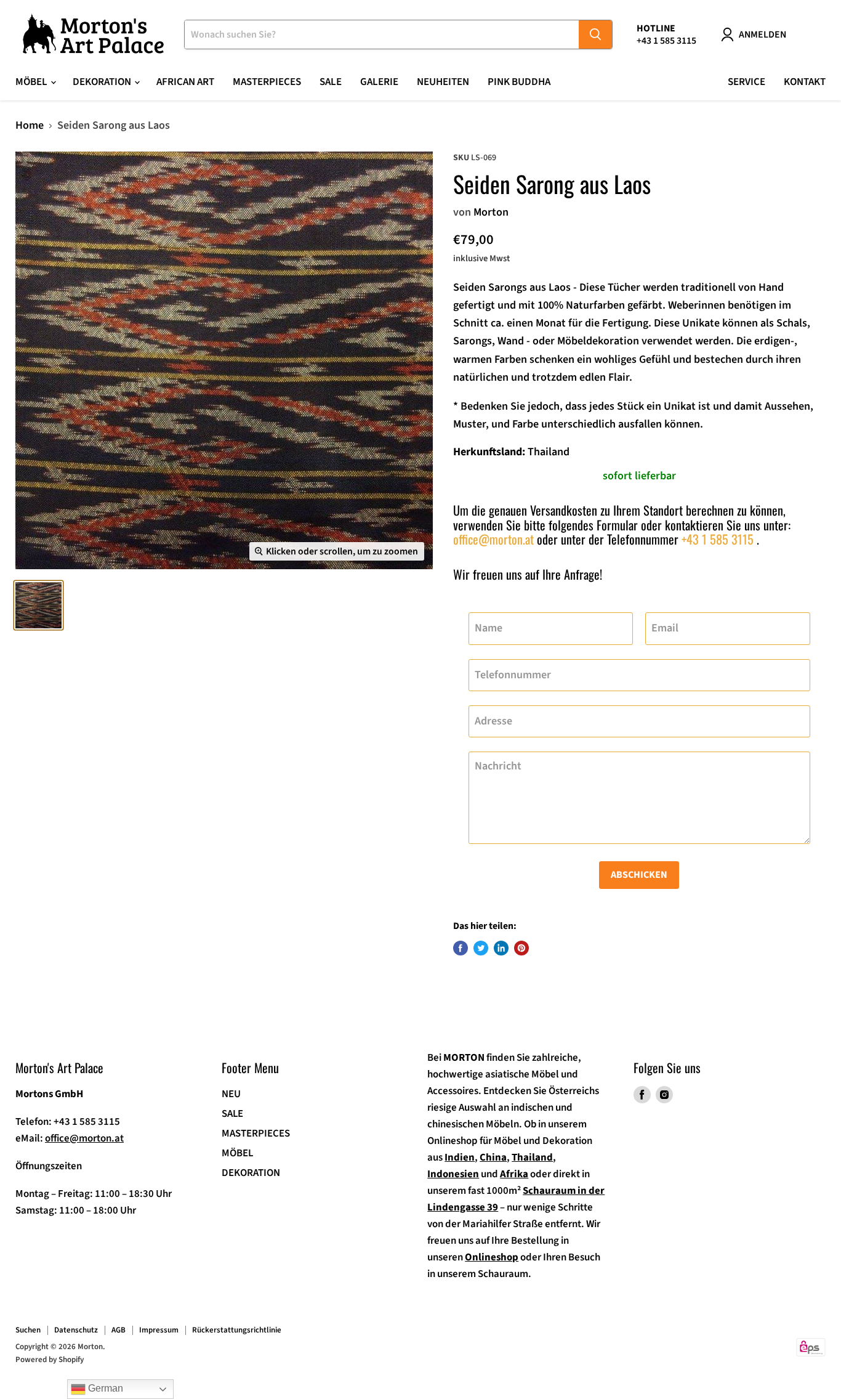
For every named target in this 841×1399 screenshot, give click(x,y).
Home (29, 126)
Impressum (159, 1330)
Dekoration (103, 82)
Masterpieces (267, 82)
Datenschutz (76, 1330)
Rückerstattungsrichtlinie (236, 1330)
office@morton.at (493, 539)
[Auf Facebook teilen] (460, 948)
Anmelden (762, 34)
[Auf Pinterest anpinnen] (521, 948)
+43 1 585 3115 (718, 539)
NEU (231, 1094)
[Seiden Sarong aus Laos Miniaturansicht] (38, 605)
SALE (331, 82)
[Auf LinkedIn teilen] (501, 948)
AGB (118, 1330)
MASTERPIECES (256, 1133)
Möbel (32, 82)
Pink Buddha (519, 82)
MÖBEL (237, 1153)
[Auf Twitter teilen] (480, 948)
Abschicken (639, 875)
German (104, 1388)
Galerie (379, 82)
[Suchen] (595, 34)
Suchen (28, 1330)
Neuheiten (443, 82)
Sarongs (507, 287)
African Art (185, 82)
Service (746, 82)
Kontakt (805, 82)
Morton (491, 212)
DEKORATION (251, 1173)
